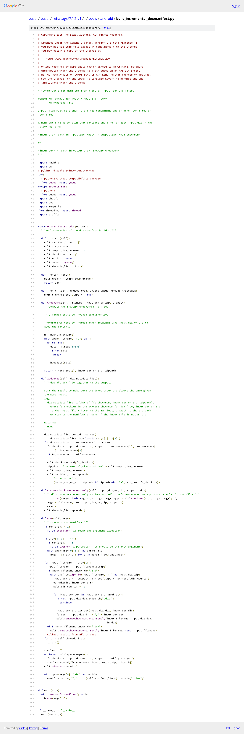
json (237, 728)
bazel (33, 18)
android (106, 18)
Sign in (236, 6)
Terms (44, 728)
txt (228, 728)
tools (93, 18)
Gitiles (23, 728)
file (107, 27)
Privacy (33, 728)
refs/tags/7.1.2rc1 (67, 18)
